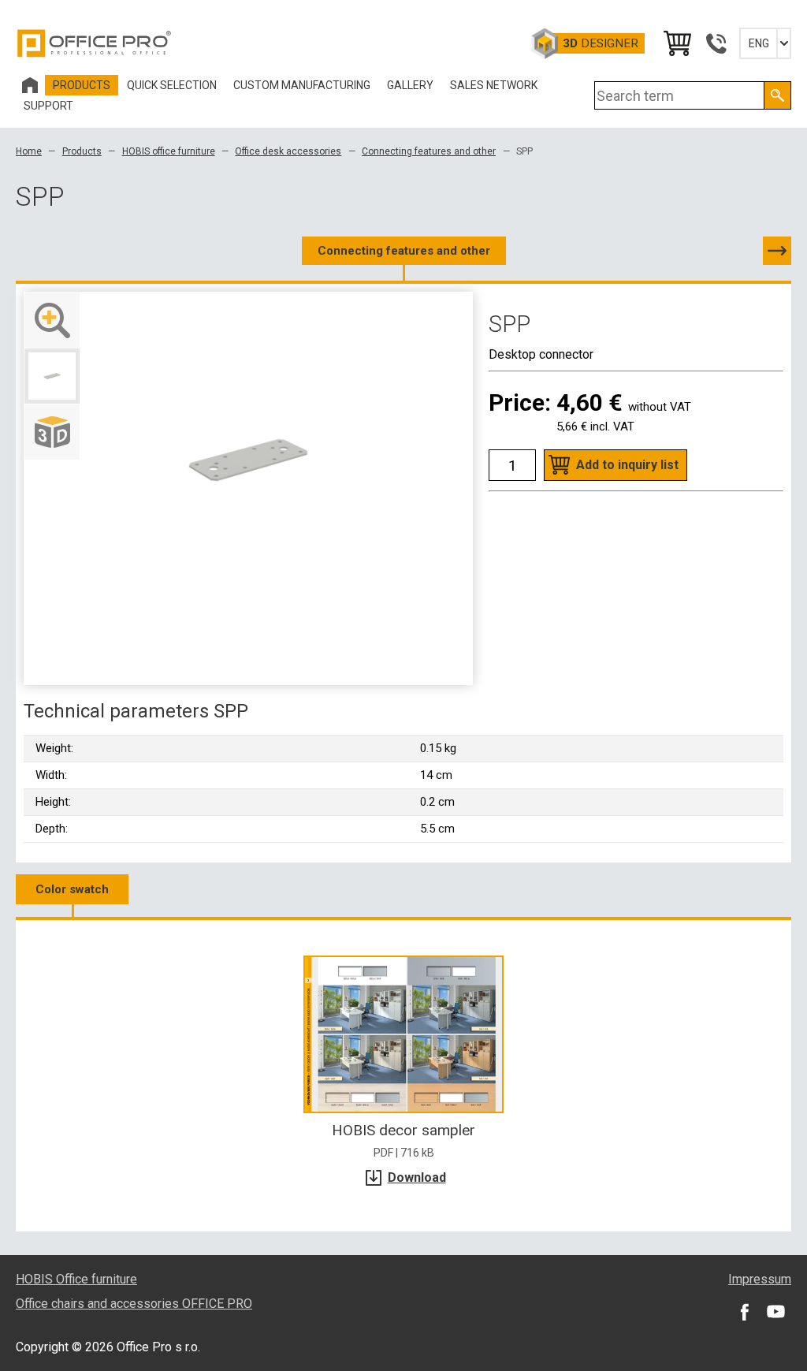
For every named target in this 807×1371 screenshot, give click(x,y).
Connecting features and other (429, 151)
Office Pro (94, 43)
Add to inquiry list (627, 464)
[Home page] (30, 85)
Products (82, 151)
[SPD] (777, 251)
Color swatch (72, 889)
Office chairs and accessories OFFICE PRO (134, 1303)
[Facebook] (744, 1312)
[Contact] (715, 43)
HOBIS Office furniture (76, 1279)
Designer (600, 43)
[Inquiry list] (676, 43)
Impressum (759, 1279)
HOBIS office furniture (168, 151)
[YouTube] (775, 1312)
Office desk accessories (288, 151)
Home (29, 151)
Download (417, 1177)
